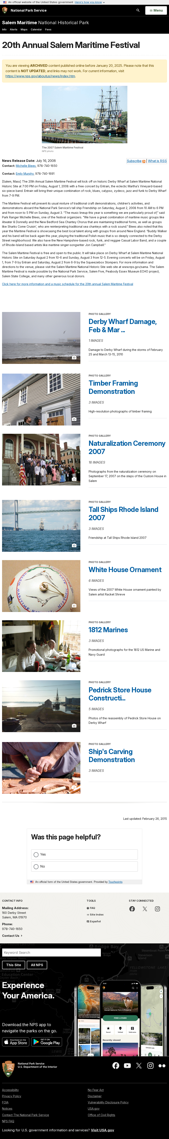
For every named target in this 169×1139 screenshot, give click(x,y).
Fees (48, 29)
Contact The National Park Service (25, 1115)
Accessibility (10, 1090)
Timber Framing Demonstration (113, 387)
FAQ (92, 908)
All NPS (37, 965)
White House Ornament (125, 569)
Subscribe (134, 161)
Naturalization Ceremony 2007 (127, 447)
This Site (13, 965)
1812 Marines (108, 630)
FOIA (5, 1102)
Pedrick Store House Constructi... (120, 694)
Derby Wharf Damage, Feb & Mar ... (123, 325)
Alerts (13, 29)
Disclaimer (95, 1096)
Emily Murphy (25, 173)
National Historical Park (45, 22)
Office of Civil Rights (101, 1115)
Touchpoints (115, 882)
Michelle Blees (26, 165)
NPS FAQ (8, 1121)
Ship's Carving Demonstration (112, 755)
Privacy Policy (11, 1096)
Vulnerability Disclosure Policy (108, 1102)
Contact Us (11, 936)
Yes (43, 854)
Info (4, 29)
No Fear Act (96, 1090)
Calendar (36, 29)
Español (95, 921)
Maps (24, 29)
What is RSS (157, 161)
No (42, 866)
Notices (7, 1108)
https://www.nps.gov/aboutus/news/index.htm (40, 76)
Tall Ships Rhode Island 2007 (123, 513)
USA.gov (94, 1108)
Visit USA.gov (102, 1130)
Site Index (96, 914)
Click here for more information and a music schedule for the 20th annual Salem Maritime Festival (67, 284)
